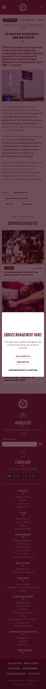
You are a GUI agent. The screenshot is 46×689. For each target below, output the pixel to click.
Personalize (23, 362)
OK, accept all (23, 356)
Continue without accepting (23, 370)
